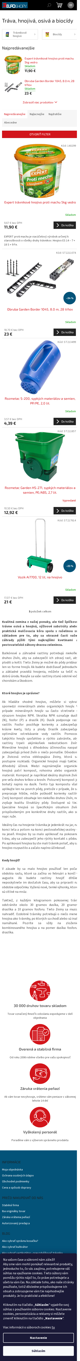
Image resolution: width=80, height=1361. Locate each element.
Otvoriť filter (40, 134)
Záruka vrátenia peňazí (16, 1217)
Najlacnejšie (37, 114)
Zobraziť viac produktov (38, 102)
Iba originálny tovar (13, 1211)
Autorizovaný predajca (16, 1223)
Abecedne (10, 123)
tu (53, 1327)
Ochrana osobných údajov (18, 1176)
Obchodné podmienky (15, 1182)
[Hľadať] (49, 5)
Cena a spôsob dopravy (16, 1188)
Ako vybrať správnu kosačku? (20, 1241)
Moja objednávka (12, 1170)
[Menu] (71, 5)
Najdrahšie (55, 114)
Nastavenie (38, 1338)
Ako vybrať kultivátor (15, 1247)
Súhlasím (38, 1351)
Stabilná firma (10, 1205)
